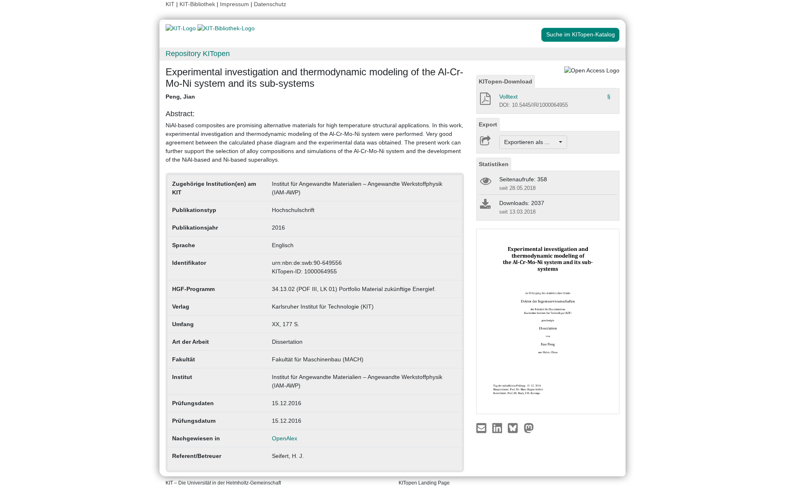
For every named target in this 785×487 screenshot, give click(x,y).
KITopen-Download (505, 81)
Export (488, 124)
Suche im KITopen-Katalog (580, 34)
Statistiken (494, 164)
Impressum (234, 4)
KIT (170, 4)
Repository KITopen (198, 54)
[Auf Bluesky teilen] (515, 427)
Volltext (508, 96)
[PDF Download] (485, 101)
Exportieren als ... (531, 142)
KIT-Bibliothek (198, 4)
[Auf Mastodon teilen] (529, 427)
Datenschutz (270, 4)
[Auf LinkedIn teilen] (498, 427)
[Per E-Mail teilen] (482, 427)
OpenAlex (284, 438)
